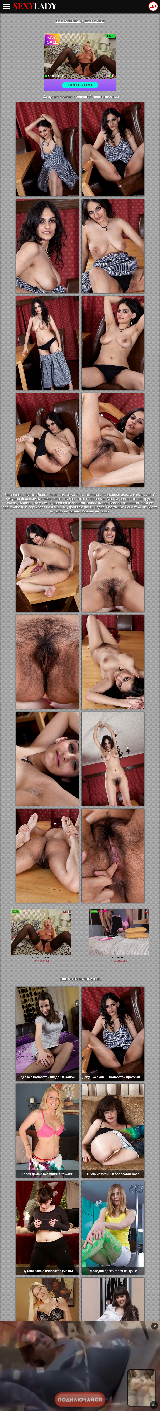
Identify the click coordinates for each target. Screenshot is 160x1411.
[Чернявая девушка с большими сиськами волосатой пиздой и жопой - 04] (113, 246)
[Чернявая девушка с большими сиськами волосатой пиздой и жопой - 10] (113, 565)
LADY (35, 6)
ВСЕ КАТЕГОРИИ (68, 21)
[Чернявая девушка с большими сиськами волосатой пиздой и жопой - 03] (47, 246)
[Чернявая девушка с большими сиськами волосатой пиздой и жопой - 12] (113, 662)
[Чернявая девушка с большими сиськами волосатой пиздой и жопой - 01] (47, 149)
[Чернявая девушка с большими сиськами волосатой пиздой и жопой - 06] (113, 343)
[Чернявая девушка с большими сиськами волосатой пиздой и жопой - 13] (47, 759)
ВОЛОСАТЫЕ (95, 21)
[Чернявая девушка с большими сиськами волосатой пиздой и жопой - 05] (47, 343)
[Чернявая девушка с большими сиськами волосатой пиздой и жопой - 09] (47, 565)
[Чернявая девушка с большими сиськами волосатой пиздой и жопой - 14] (113, 759)
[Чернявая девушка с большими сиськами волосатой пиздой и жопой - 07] (47, 440)
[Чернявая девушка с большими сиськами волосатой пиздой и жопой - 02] (113, 149)
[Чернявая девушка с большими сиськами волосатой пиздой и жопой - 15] (47, 856)
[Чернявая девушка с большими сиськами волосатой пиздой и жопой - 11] (47, 662)
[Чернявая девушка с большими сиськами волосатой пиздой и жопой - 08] (113, 440)
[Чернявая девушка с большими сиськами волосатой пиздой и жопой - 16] (113, 856)
